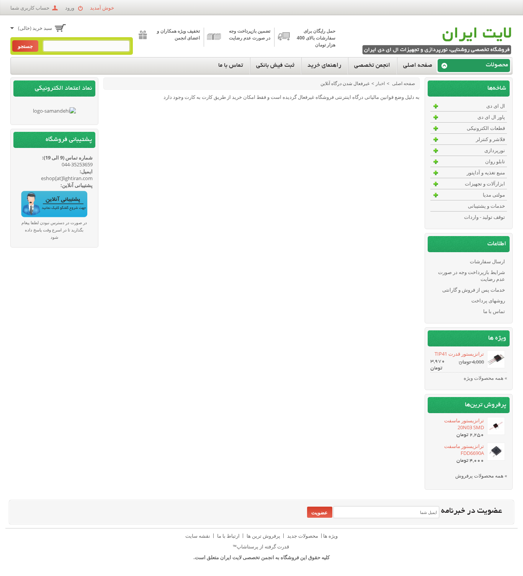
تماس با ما (230, 65)
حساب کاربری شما (29, 7)
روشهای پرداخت (488, 300)
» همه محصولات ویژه (485, 377)
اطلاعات (496, 244)
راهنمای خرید (324, 65)
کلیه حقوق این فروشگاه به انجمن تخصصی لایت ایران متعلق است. (261, 557)
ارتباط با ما (228, 535)
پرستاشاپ (247, 546)
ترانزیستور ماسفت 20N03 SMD (464, 424)
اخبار (380, 83)
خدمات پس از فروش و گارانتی (473, 289)
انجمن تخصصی (372, 65)
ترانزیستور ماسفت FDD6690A (464, 449)
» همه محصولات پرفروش (481, 475)
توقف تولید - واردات (484, 216)
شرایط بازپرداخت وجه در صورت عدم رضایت (471, 275)
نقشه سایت (197, 535)
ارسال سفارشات (487, 261)
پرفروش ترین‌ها (485, 405)
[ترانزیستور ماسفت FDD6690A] (495, 452)
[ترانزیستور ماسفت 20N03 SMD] (495, 427)
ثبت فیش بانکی (275, 65)
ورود (69, 7)
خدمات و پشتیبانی (486, 205)
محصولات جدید (302, 535)
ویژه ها (497, 338)
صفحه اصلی (417, 65)
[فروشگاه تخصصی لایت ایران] (435, 41)
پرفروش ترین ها (263, 535)
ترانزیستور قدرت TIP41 (459, 353)
